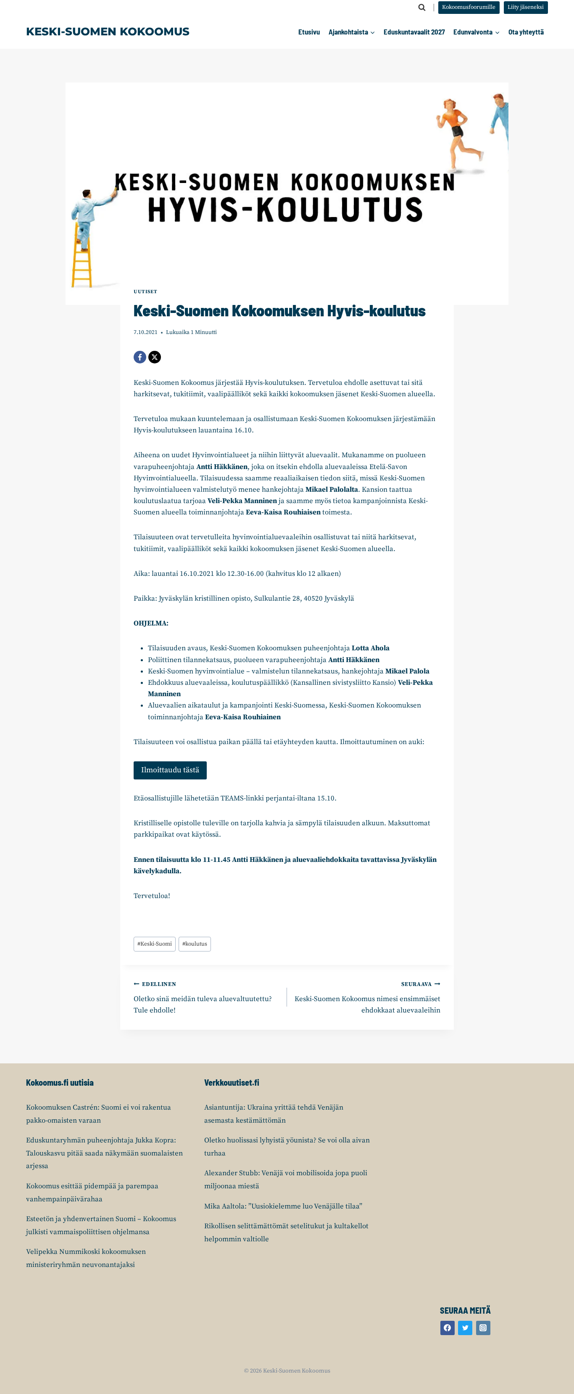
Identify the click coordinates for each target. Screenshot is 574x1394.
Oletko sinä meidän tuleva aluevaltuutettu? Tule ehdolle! (203, 998)
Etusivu (309, 31)
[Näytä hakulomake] (421, 7)
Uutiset (145, 292)
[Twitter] (465, 1328)
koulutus (194, 944)
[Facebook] (140, 357)
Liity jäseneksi (526, 7)
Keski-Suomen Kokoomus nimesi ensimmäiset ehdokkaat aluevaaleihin (367, 998)
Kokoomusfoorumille (468, 7)
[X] (154, 357)
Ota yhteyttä (526, 31)
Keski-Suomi (154, 944)
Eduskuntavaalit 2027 (414, 31)
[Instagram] (483, 1328)
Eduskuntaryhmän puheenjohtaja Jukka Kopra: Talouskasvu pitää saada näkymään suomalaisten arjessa (104, 1153)
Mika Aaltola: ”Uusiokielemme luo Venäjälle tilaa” (283, 1206)
